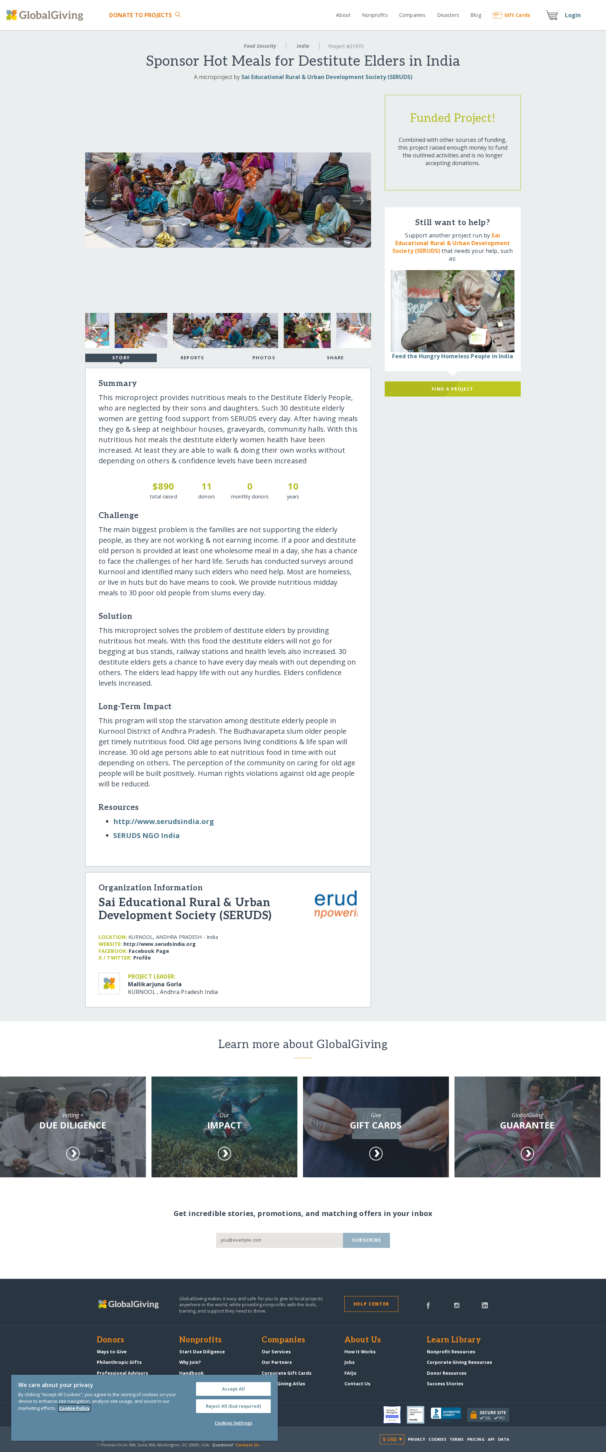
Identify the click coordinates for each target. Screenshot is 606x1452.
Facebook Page (149, 951)
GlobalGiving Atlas (283, 1383)
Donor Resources (446, 1373)
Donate (140, 15)
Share (335, 357)
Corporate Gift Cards (286, 1373)
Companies (412, 15)
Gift (517, 15)
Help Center (371, 1304)
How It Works (360, 1351)
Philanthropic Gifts (119, 1362)
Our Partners (277, 1362)
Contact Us (357, 1383)
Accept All (233, 1389)
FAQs (350, 1373)
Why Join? (190, 1362)
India (303, 45)
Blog (476, 15)
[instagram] (456, 1305)
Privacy (416, 1439)
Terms (457, 1439)
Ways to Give (112, 1351)
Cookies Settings (233, 1423)
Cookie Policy (74, 1408)
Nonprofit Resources (451, 1351)
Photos (263, 357)
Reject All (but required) (233, 1406)
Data (503, 1439)
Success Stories (445, 1383)
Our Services (276, 1351)
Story (121, 357)
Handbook (191, 1373)
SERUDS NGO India (146, 835)
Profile (142, 957)
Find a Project (452, 389)
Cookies (437, 1439)
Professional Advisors (122, 1373)
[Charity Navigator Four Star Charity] (395, 1415)
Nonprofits (375, 15)
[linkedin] (485, 1305)
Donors (110, 1340)
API (491, 1439)
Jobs (349, 1362)
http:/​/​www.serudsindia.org (163, 821)
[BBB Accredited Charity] (449, 1415)
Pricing (476, 1439)
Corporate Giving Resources (459, 1362)
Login (573, 15)
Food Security (259, 45)
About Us (362, 1340)
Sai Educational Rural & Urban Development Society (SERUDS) (326, 77)
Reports (192, 357)
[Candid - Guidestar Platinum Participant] (419, 1415)
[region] (144, 1408)
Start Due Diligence (202, 1351)
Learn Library (454, 1340)
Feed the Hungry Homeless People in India (452, 356)
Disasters (448, 15)
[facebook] (428, 1305)
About (343, 15)
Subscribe (366, 1240)
